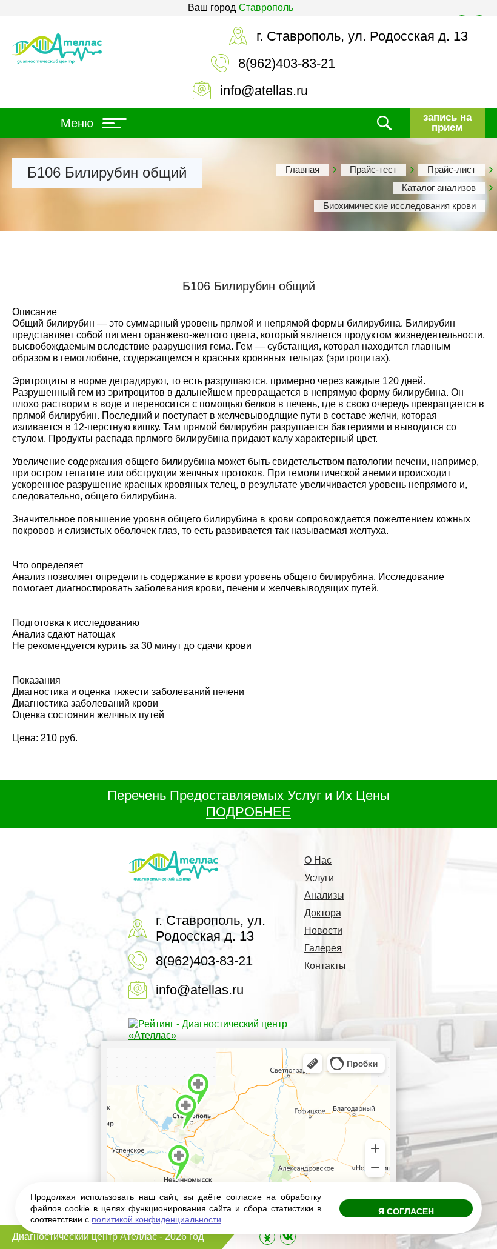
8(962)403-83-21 (286, 63)
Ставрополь (266, 7)
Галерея (323, 948)
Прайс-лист (451, 169)
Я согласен (406, 1211)
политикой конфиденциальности (156, 1219)
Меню (77, 123)
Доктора (322, 913)
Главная (302, 169)
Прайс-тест (373, 169)
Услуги (319, 878)
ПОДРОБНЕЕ (248, 811)
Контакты (325, 966)
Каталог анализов (439, 187)
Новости (323, 930)
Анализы (324, 895)
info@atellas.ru (264, 90)
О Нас (318, 860)
